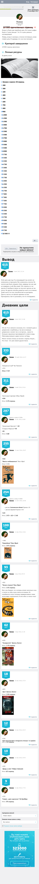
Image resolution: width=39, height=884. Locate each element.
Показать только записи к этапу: (11, 819)
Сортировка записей (8, 813)
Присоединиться (19, 863)
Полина (10, 271)
